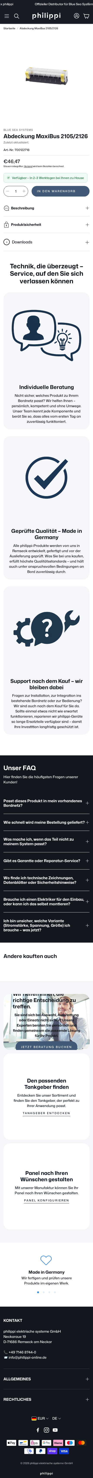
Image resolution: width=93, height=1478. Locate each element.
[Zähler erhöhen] (24, 191)
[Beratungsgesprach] (46, 335)
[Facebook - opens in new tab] (37, 1430)
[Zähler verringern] (7, 191)
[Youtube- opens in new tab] (55, 1430)
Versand (28, 166)
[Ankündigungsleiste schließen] (88, 3)
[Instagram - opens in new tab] (46, 1430)
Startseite (9, 28)
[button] (6, 16)
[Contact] (46, 629)
